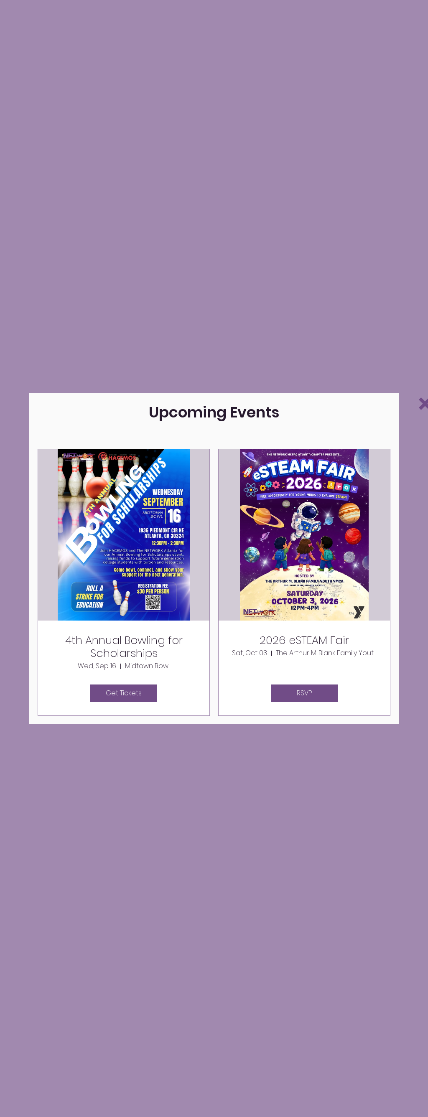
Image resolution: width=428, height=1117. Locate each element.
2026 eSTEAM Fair (304, 640)
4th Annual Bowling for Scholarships (124, 647)
